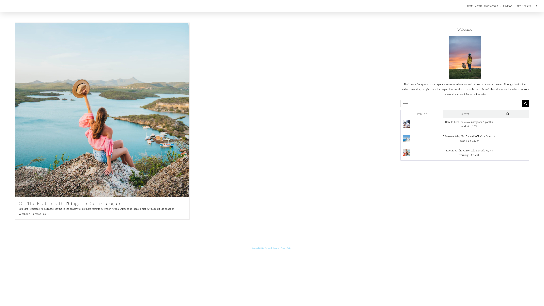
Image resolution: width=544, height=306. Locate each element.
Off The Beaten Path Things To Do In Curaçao (97, 110)
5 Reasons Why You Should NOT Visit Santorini (469, 136)
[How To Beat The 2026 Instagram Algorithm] (406, 123)
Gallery (107, 110)
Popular (422, 113)
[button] (537, 6)
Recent (464, 113)
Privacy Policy (286, 248)
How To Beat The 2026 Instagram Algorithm (469, 122)
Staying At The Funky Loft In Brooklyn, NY (469, 150)
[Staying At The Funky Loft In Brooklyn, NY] (406, 151)
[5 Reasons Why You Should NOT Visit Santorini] (406, 137)
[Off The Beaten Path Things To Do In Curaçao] (102, 110)
